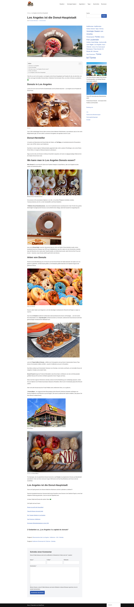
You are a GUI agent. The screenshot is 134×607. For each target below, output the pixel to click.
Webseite (66, 559)
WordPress (41, 605)
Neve (28, 605)
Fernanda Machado (33, 20)
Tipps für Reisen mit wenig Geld (35, 511)
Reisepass (89, 49)
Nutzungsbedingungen (92, 117)
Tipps (97, 28)
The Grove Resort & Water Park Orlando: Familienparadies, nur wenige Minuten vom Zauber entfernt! (96, 79)
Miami (103, 44)
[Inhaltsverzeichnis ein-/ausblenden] (79, 63)
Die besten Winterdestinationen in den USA (38, 523)
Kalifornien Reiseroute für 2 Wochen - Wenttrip (43, 541)
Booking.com (89, 107)
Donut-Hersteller (32, 67)
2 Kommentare (42, 20)
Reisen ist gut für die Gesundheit (35, 507)
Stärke (102, 37)
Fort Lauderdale (92, 40)
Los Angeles (98, 44)
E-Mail (49, 559)
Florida (97, 37)
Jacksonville (102, 42)
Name (32, 559)
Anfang (28, 13)
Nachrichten (96, 4)
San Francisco (90, 54)
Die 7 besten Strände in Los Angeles (36, 515)
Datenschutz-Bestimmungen (93, 114)
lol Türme (91, 57)
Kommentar (33, 566)
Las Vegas (90, 44)
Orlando (88, 47)
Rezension (104, 4)
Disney (101, 28)
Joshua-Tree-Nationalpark (98, 47)
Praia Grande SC (99, 49)
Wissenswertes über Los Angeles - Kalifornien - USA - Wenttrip (47, 537)
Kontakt (88, 119)
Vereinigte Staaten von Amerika (94, 32)
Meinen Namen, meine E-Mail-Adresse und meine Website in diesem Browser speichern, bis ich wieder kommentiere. (53, 588)
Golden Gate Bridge (92, 42)
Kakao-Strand (90, 28)
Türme (98, 54)
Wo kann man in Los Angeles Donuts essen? (39, 69)
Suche (88, 13)
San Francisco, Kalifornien (33, 519)
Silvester (95, 51)
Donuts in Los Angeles (34, 65)
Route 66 (89, 51)
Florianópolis (90, 37)
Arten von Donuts (33, 70)
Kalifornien (90, 26)
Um (87, 112)
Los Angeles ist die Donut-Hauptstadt (37, 72)
